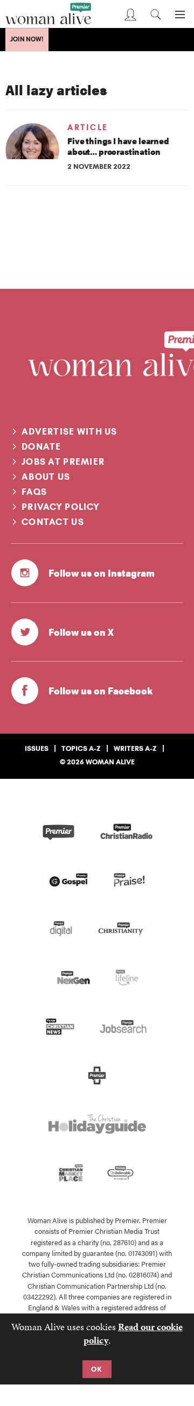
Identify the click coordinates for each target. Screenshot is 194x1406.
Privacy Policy (61, 507)
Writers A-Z (135, 748)
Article (87, 127)
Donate (41, 446)
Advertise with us (69, 431)
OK (96, 1369)
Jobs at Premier (63, 461)
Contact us (53, 522)
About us (46, 476)
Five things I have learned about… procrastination (118, 146)
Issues (36, 748)
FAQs (34, 491)
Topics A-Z (81, 748)
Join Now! (27, 39)
